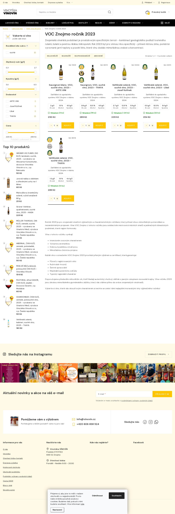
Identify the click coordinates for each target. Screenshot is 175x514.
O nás (5, 2)
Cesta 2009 (8, 481)
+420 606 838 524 (88, 424)
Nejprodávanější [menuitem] (82, 56)
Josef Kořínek (22, 106)
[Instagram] (150, 422)
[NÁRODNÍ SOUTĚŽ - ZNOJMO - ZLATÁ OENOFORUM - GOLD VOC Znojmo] (93, 72)
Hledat (109, 12)
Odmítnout (97, 495)
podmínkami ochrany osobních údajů (137, 401)
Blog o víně (7, 485)
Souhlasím (117, 495)
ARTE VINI (22, 101)
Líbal (22, 111)
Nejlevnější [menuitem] (52, 56)
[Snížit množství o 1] (51, 125)
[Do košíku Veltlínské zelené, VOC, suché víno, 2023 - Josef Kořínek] (131, 125)
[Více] (165, 22)
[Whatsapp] (156, 422)
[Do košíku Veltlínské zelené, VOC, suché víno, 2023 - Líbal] (163, 125)
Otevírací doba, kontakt (34, 2)
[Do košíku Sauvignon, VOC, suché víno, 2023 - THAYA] (99, 125)
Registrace (165, 2)
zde (82, 504)
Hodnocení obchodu (11, 467)
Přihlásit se (162, 394)
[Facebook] (145, 422)
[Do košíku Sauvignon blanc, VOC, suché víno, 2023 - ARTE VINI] (67, 125)
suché (22, 52)
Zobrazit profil (157, 354)
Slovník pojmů (9, 490)
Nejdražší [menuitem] (66, 56)
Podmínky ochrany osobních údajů (17, 476)
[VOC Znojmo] (61, 72)
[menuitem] (13, 22)
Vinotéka (16, 2)
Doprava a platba (55, 2)
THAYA (22, 116)
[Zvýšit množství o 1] (57, 125)
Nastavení (57, 510)
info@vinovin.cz (86, 419)
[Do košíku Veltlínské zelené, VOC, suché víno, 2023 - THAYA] (67, 198)
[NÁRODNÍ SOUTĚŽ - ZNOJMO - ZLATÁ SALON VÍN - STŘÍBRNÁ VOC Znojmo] (61, 145)
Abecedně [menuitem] (98, 56)
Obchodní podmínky (11, 472)
